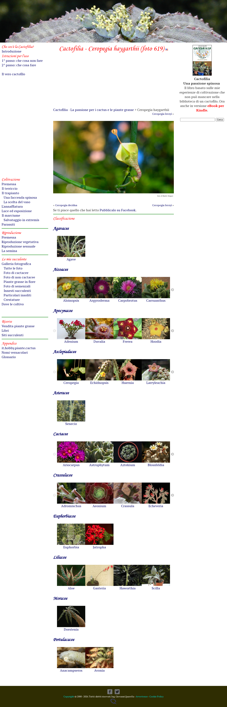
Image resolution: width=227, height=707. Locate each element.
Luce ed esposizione (17, 211)
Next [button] (172, 290)
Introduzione (11, 51)
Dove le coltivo (13, 304)
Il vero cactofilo (13, 74)
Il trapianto (10, 193)
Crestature (12, 299)
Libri (5, 330)
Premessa (9, 184)
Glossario (9, 357)
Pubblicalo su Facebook (118, 210)
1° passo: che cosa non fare (22, 60)
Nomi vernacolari (15, 352)
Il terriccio (9, 188)
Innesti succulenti (17, 290)
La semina (9, 251)
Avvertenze (142, 696)
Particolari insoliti (17, 295)
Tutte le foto (13, 268)
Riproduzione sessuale (18, 246)
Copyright (68, 696)
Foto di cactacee (16, 272)
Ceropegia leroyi (162, 114)
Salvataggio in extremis (21, 220)
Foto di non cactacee (19, 277)
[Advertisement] (113, 81)
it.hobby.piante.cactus (19, 348)
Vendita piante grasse (18, 326)
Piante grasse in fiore (19, 281)
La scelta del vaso (17, 202)
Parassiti (8, 224)
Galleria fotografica (16, 263)
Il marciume (11, 215)
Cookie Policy (156, 696)
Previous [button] (54, 290)
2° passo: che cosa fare (19, 65)
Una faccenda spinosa (20, 197)
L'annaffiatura (12, 206)
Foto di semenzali (17, 286)
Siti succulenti (12, 335)
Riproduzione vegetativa (20, 242)
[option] (71, 249)
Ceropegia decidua (66, 205)
